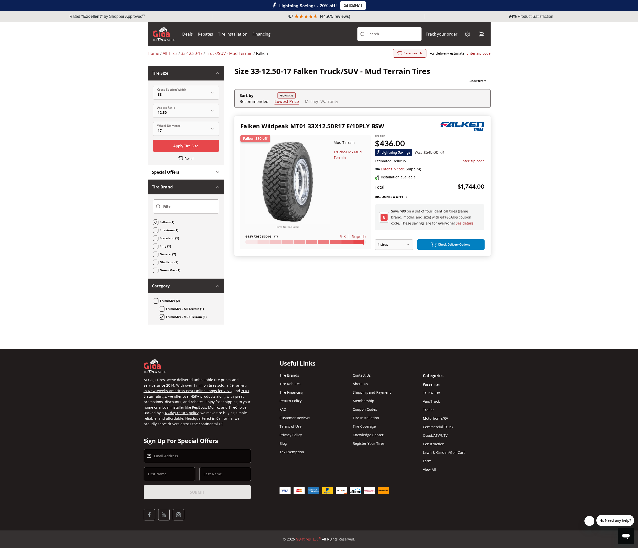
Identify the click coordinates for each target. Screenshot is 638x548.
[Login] (468, 34)
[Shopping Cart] (482, 34)
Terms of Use (291, 426)
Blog (283, 443)
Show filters (478, 81)
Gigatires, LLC (308, 538)
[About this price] (442, 152)
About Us (360, 383)
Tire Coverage (364, 426)
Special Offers (165, 172)
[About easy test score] (276, 237)
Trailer (428, 409)
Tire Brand (162, 187)
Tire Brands (289, 375)
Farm (427, 461)
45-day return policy (182, 412)
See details (465, 223)
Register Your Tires (369, 443)
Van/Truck (431, 401)
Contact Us (362, 375)
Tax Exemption (292, 452)
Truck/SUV (431, 392)
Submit (197, 492)
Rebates (205, 34)
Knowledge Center (368, 434)
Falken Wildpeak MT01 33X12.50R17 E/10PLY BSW (312, 126)
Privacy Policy (291, 434)
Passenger (431, 384)
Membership (363, 400)
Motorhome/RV (435, 418)
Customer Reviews (295, 417)
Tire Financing (291, 392)
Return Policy (291, 400)
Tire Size (160, 73)
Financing (261, 34)
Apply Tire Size (186, 145)
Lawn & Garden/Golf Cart (444, 452)
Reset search (413, 53)
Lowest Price (287, 101)
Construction (433, 444)
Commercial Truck (438, 426)
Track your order (442, 34)
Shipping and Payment (372, 392)
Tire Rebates (290, 383)
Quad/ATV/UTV (435, 435)
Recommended (254, 101)
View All (429, 469)
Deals (187, 34)
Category (161, 286)
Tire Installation (232, 34)
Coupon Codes (365, 409)
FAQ (283, 409)
